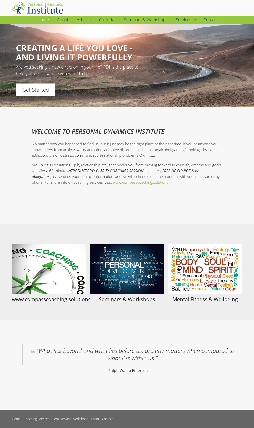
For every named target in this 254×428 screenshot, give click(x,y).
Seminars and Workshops (70, 419)
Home (43, 19)
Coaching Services (36, 419)
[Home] (39, 8)
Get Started (35, 89)
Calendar (107, 19)
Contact (210, 19)
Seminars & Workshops (145, 19)
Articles (84, 19)
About (62, 19)
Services (183, 19)
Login (95, 419)
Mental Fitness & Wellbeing (205, 299)
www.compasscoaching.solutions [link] (140, 182)
